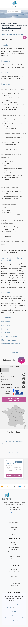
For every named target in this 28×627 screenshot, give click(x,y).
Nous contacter (5, 321)
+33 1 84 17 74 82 (14, 507)
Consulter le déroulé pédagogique (14, 441)
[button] (1, 4)
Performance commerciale (14, 583)
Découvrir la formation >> (14, 475)
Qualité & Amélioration (14, 581)
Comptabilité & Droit (14, 571)
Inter (5, 370)
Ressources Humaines (14, 578)
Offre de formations (12, 23)
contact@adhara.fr (15, 509)
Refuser (14, 616)
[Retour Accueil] (14, 4)
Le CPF (14, 532)
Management (14, 576)
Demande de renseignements (14, 352)
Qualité (14, 529)
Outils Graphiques (14, 558)
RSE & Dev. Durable (14, 588)
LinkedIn (15, 512)
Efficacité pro (14, 574)
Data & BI (14, 544)
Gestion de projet (14, 585)
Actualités (14, 534)
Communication (14, 569)
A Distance (23, 370)
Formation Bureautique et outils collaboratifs (14, 25)
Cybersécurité (14, 542)
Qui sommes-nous (14, 522)
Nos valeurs (14, 525)
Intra (14, 370)
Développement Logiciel (14, 551)
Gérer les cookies (14, 620)
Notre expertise (14, 527)
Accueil (3, 23)
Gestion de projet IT (14, 547)
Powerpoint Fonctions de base (10, 462)
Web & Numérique (14, 554)
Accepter (14, 611)
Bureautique (14, 549)
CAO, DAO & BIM (14, 561)
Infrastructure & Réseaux (14, 556)
